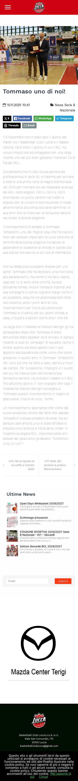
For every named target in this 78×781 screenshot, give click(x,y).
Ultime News (21, 494)
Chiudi (43, 777)
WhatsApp (45, 118)
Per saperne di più (50, 775)
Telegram (66, 118)
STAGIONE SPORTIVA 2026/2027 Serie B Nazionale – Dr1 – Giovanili (44, 533)
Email (31, 125)
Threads (13, 125)
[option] (39, 651)
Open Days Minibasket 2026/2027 (42, 503)
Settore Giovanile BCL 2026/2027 (41, 546)
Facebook (24, 118)
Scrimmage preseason (34, 517)
